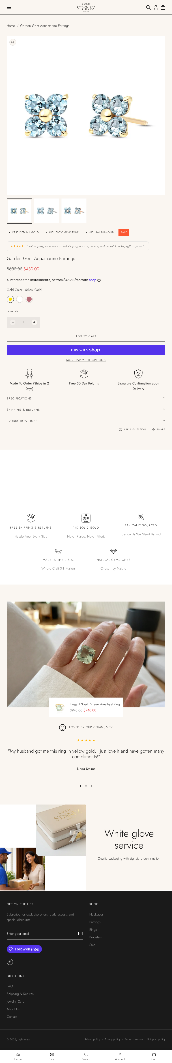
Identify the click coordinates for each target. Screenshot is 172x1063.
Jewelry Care (15, 1001)
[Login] (155, 7)
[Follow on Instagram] (10, 962)
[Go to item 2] (86, 786)
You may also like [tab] (86, 469)
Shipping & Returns (23, 410)
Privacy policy (112, 1039)
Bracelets (95, 937)
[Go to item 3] (91, 786)
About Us (13, 1008)
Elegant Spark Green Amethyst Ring (95, 704)
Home (11, 25)
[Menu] (9, 7)
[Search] (148, 7)
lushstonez (24, 1039)
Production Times (22, 421)
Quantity (12, 311)
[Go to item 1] (81, 786)
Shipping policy (156, 1039)
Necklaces (96, 914)
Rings (93, 929)
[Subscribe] (80, 933)
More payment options (86, 360)
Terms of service (134, 1039)
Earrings (95, 922)
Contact (12, 1016)
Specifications (19, 398)
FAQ (10, 986)
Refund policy (92, 1039)
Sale (92, 944)
